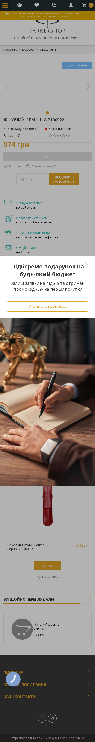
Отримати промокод (47, 306)
